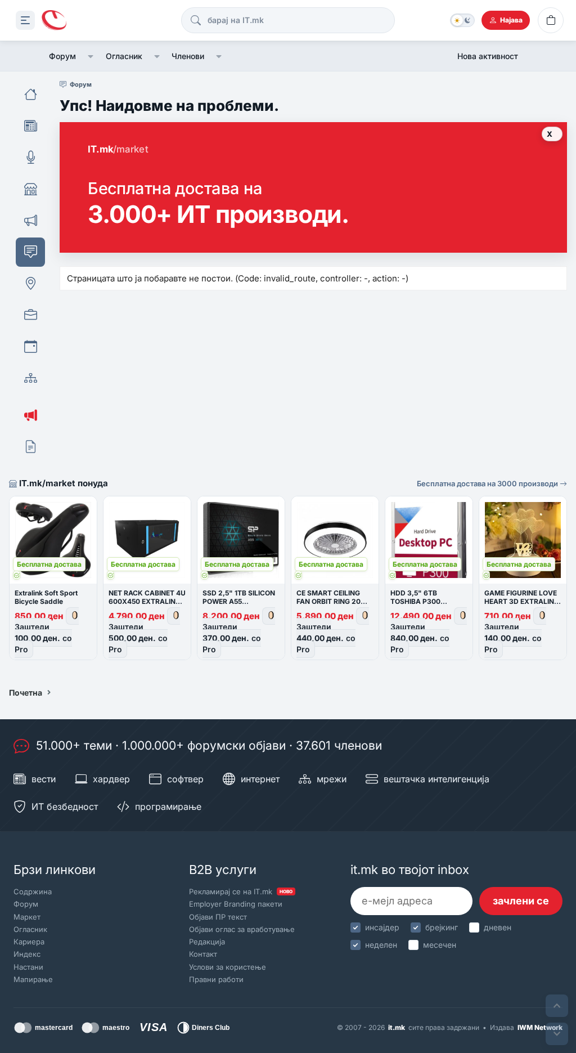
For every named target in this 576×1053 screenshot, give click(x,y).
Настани (28, 966)
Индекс (27, 953)
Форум (62, 56)
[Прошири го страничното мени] (25, 20)
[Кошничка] (551, 20)
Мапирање (33, 979)
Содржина (33, 891)
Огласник (124, 56)
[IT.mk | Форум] (54, 20)
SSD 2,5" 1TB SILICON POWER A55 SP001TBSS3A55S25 (238, 601)
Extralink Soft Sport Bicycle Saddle (46, 597)
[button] (91, 56)
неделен (381, 944)
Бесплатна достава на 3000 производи (488, 483)
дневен (497, 927)
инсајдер (382, 927)
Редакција (207, 941)
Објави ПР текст (218, 916)
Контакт (203, 953)
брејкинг (441, 927)
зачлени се (521, 901)
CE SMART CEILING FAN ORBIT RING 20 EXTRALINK (328, 601)
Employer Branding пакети (235, 903)
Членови (188, 56)
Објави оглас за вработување (242, 929)
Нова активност (487, 56)
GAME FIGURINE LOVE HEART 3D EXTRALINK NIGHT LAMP (521, 601)
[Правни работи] (30, 446)
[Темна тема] (462, 20)
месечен (439, 944)
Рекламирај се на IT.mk (240, 891)
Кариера (29, 941)
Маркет (27, 916)
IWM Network (540, 1027)
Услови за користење (227, 966)
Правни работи (216, 979)
